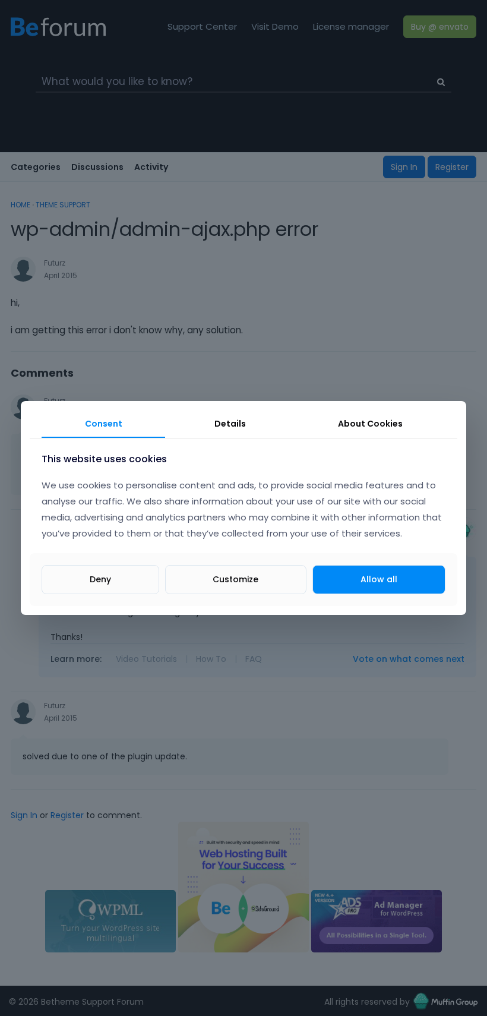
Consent (103, 424)
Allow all (378, 579)
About (370, 424)
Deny (100, 579)
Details (230, 424)
